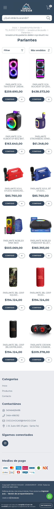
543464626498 (13, 410)
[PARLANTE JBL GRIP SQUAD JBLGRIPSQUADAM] (22, 307)
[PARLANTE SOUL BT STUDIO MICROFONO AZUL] (49, 203)
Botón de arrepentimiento (20, 494)
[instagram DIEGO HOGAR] (5, 443)
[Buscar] (48, 18)
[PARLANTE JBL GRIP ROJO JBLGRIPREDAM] (49, 307)
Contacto (6, 396)
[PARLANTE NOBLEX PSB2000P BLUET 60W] (49, 255)
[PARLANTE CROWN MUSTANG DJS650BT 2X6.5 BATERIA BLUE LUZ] (49, 360)
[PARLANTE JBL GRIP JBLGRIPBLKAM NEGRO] (22, 360)
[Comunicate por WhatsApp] (49, 496)
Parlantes (25, 32)
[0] (48, 8)
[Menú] (5, 8)
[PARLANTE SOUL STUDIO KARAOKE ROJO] (22, 203)
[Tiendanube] (10, 498)
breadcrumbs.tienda (30, 27)
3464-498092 (12, 415)
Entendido (46, 505)
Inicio (14, 27)
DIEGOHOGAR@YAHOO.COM (21, 420)
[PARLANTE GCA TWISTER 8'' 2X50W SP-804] (22, 99)
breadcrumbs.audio (37, 30)
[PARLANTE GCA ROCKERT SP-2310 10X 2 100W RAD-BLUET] (49, 99)
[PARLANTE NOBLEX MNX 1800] (22, 255)
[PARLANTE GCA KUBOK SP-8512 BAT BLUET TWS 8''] (22, 151)
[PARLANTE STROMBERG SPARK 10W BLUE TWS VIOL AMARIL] (49, 151)
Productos (7, 391)
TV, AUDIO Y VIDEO (15, 30)
